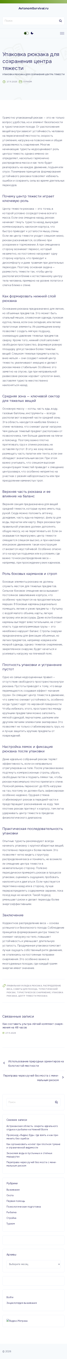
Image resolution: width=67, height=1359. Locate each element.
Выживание (13, 1189)
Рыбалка (11, 1212)
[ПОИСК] (60, 21)
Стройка (11, 1218)
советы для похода (25, 989)
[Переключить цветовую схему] (32, 33)
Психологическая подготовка (24, 1206)
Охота (10, 1195)
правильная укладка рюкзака (24, 985)
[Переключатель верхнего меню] (62, 33)
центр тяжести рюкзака (32, 996)
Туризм (27, 81)
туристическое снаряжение (34, 992)
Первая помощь (16, 1201)
